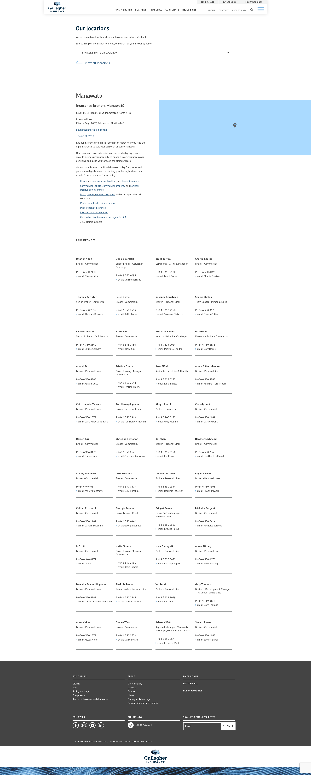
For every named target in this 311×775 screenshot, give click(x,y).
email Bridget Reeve (167, 528)
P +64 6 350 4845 (205, 379)
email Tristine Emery (128, 386)
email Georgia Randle (128, 525)
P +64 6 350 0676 (205, 559)
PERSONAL (156, 9)
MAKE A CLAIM (190, 676)
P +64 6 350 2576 (166, 310)
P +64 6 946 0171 (86, 559)
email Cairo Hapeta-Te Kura (92, 421)
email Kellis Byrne (126, 314)
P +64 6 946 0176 (86, 452)
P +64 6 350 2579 (86, 635)
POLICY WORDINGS (192, 690)
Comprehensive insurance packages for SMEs (104, 217)
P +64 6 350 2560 (86, 344)
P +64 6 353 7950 (126, 344)
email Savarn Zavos (207, 639)
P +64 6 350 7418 (126, 417)
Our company (135, 683)
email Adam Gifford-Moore (210, 383)
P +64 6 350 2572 (86, 417)
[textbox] (157, 53)
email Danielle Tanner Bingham (94, 601)
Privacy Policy (145, 741)
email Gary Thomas (206, 604)
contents (97, 181)
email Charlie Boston (207, 276)
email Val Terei (164, 601)
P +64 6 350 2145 (205, 635)
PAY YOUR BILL (190, 683)
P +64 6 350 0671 (126, 452)
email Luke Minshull (127, 490)
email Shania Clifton (207, 314)
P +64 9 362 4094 (126, 275)
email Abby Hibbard (167, 421)
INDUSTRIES (189, 9)
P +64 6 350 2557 (205, 600)
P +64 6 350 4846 (86, 379)
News (131, 695)
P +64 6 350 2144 (126, 382)
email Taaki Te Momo (128, 601)
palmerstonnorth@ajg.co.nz (91, 129)
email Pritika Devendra (169, 348)
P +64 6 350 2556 (205, 344)
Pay (74, 687)
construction (102, 194)
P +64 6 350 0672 (166, 559)
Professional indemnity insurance (98, 203)
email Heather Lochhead (209, 456)
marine (90, 194)
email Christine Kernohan (130, 456)
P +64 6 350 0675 (205, 310)
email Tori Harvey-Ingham (131, 421)
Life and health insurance (94, 212)
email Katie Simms (127, 566)
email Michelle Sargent (208, 525)
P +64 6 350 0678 (126, 635)
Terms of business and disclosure (90, 699)
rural (112, 194)
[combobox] (155, 52)
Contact (132, 691)
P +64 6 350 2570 (166, 272)
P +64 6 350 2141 (205, 417)
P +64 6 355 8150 (166, 452)
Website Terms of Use (126, 741)
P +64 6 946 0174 (86, 486)
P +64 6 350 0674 (166, 638)
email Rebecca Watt (167, 643)
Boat (83, 194)
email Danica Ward (127, 639)
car (104, 181)
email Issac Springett (168, 563)
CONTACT (224, 10)
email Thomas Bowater (90, 314)
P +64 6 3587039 (205, 272)
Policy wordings (81, 691)
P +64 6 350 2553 (126, 310)
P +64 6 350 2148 (86, 272)
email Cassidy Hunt (206, 421)
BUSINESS (140, 9)
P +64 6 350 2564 (126, 597)
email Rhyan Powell (207, 490)
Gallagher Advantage (139, 699)
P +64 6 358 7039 (166, 597)
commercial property (113, 185)
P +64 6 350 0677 (126, 486)
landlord (111, 181)
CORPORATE (172, 9)
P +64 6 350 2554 (166, 486)
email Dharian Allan (87, 276)
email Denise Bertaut (128, 279)
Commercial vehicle (90, 185)
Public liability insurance (93, 207)
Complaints (79, 695)
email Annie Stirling (206, 563)
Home (83, 181)
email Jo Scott (85, 563)
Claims (76, 683)
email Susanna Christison (170, 314)
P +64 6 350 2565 (205, 452)
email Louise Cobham (88, 348)
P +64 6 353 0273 (166, 379)
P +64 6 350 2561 (126, 562)
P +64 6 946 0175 (166, 417)
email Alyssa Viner (87, 639)
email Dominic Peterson (169, 490)
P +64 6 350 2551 (166, 524)
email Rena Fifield (166, 383)
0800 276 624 (239, 10)
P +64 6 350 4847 (86, 597)
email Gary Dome (205, 348)
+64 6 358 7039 (85, 136)
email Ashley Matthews (90, 490)
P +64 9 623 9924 (166, 344)
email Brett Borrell (167, 276)
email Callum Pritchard (89, 525)
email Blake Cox (125, 348)
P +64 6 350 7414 (205, 521)
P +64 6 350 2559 (86, 310)
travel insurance (130, 181)
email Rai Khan (165, 456)
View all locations (97, 63)
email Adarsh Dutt (87, 383)
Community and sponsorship (143, 703)
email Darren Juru (86, 456)
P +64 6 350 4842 (126, 521)
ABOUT (211, 10)
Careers (132, 687)
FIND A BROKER (123, 9)
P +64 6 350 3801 (205, 486)
